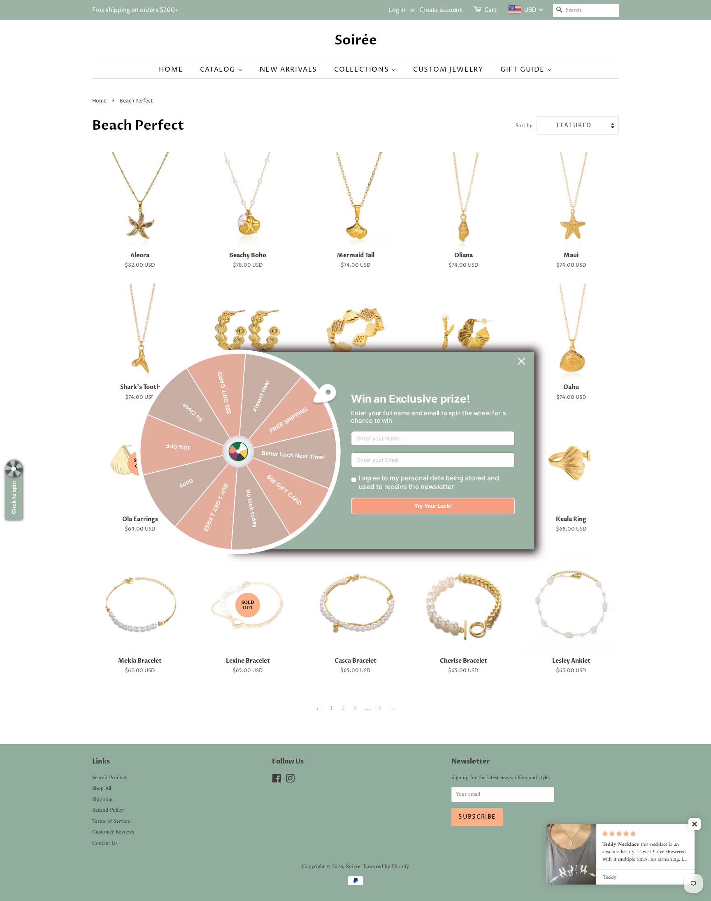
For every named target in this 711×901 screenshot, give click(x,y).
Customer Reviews (113, 832)
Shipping (102, 800)
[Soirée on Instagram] (290, 781)
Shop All (101, 789)
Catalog (219, 69)
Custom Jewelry (448, 69)
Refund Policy (107, 810)
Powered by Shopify (386, 867)
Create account (440, 10)
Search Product (109, 778)
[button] (694, 824)
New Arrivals (288, 69)
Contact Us (105, 843)
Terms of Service (111, 821)
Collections (362, 69)
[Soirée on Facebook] (276, 781)
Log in (397, 10)
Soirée (356, 40)
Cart (490, 10)
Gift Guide (523, 69)
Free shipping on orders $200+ (135, 10)
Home (171, 69)
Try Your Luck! (433, 506)
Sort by (524, 126)
